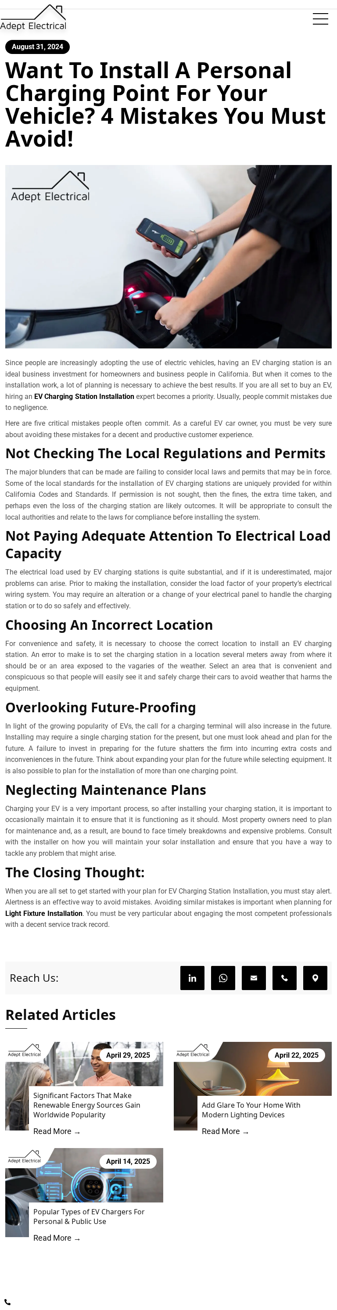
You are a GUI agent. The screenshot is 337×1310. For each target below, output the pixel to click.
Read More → (57, 1131)
